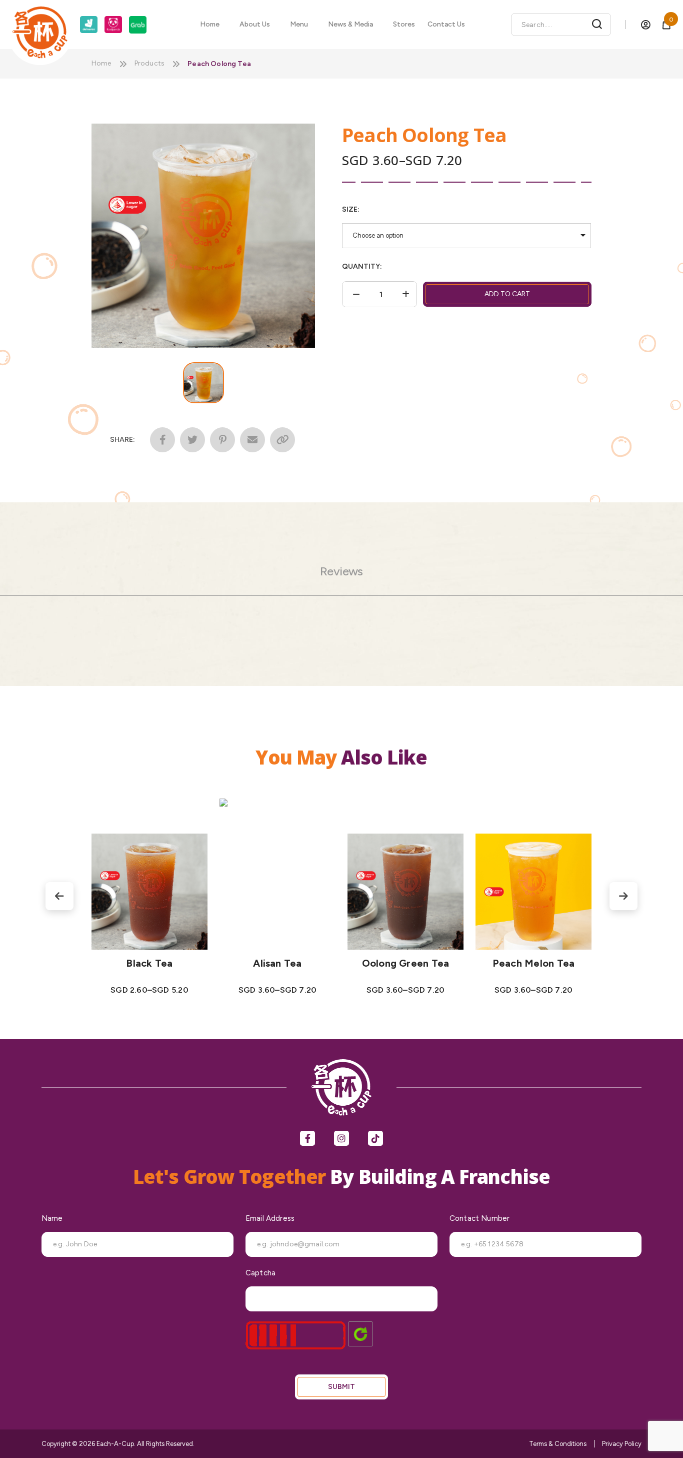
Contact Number (480, 1218)
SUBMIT (341, 1386)
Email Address (270, 1218)
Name (52, 1218)
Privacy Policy (622, 1443)
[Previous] (60, 896)
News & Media (350, 24)
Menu (299, 24)
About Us (255, 24)
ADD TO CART (507, 294)
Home (210, 24)
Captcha (261, 1272)
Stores (404, 24)
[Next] (624, 896)
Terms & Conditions (557, 1443)
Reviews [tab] (341, 571)
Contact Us (446, 24)
